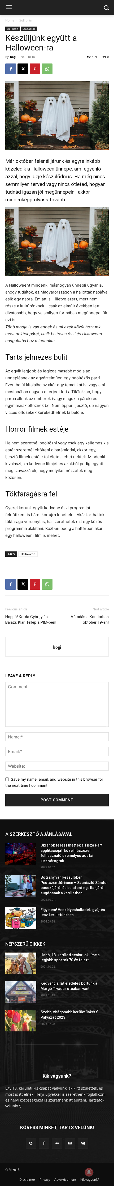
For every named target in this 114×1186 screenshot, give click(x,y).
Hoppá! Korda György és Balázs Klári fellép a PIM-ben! (30, 619)
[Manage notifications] (89, 1172)
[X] (22, 68)
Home (9, 20)
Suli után (25, 20)
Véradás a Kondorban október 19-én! (90, 619)
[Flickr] (57, 1143)
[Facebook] (10, 68)
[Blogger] (31, 1143)
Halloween (28, 554)
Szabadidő (29, 29)
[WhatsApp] (47, 68)
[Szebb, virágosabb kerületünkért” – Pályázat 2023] (20, 1020)
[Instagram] (70, 1143)
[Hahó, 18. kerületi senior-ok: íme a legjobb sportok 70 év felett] (20, 963)
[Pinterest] (35, 68)
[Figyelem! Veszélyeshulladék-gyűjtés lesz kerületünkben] (20, 918)
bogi (13, 57)
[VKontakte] (83, 1143)
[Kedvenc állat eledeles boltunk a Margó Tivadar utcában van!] (20, 992)
